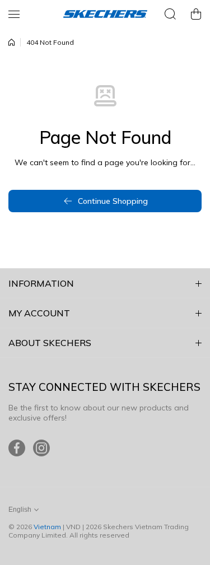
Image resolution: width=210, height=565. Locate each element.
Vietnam (47, 526)
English (19, 509)
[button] (196, 14)
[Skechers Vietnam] (105, 14)
